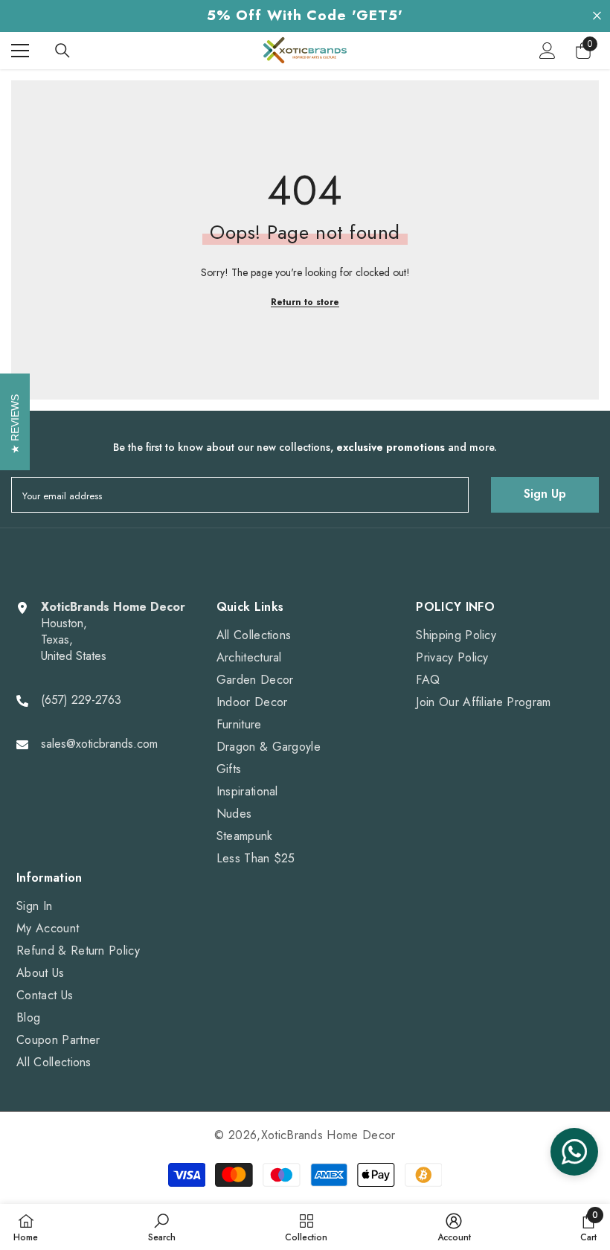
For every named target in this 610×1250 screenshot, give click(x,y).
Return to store (305, 302)
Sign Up (545, 493)
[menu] (20, 51)
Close (597, 16)
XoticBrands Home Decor (328, 1135)
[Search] (62, 51)
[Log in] (547, 50)
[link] (162, 1227)
